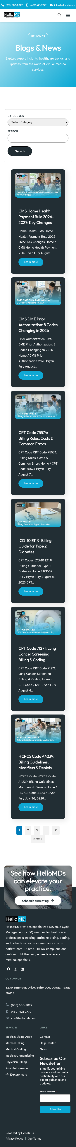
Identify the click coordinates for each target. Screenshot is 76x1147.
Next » (38, 839)
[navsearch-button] (59, 15)
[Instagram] (15, 969)
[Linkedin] (22, 969)
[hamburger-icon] (68, 15)
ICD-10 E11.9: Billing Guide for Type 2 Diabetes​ (35, 546)
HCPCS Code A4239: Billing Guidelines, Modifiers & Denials (36, 762)
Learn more (31, 262)
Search (13, 131)
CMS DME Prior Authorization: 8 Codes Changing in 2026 (38, 324)
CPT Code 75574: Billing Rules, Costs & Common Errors (35, 438)
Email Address (48, 1091)
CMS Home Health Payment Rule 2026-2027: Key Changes (36, 216)
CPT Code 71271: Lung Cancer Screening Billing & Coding (37, 654)
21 (55, 830)
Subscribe (55, 1109)
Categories (16, 116)
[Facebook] (8, 969)
